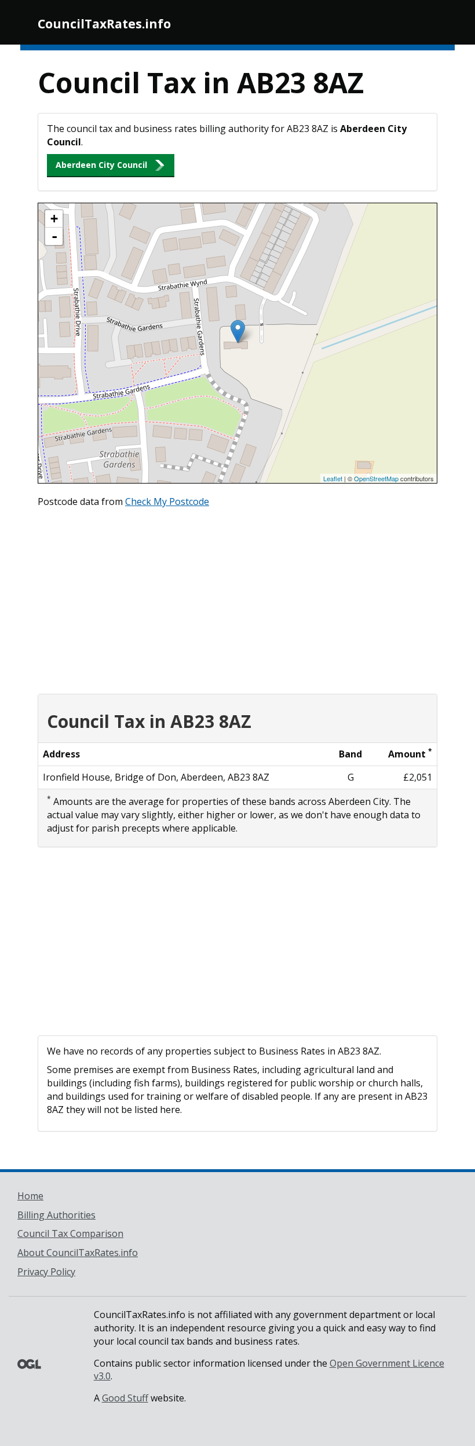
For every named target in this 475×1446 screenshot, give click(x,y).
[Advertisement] (237, 598)
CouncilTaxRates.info (104, 24)
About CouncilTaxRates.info (77, 1252)
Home (30, 1195)
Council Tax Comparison (70, 1233)
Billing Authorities (56, 1215)
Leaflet (332, 478)
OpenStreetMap (376, 478)
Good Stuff (125, 1398)
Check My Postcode (167, 501)
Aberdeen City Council (101, 164)
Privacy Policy (46, 1271)
